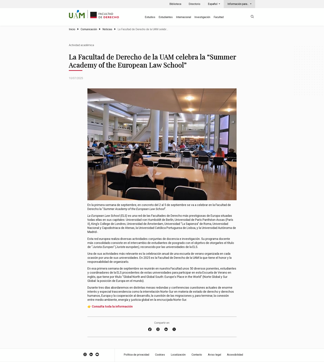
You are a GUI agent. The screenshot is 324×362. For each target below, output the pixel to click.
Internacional (183, 17)
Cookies (160, 354)
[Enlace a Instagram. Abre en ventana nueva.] (85, 355)
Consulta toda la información (112, 306)
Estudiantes (166, 17)
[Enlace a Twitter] (174, 330)
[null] (252, 17)
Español (213, 4)
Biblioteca (175, 4)
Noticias (107, 29)
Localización (178, 354)
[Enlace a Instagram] (158, 330)
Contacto (197, 354)
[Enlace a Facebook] (150, 330)
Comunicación (89, 29)
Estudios (150, 17)
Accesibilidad (235, 354)
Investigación (202, 17)
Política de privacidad (136, 354)
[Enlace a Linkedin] (166, 330)
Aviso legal (214, 354)
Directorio (194, 4)
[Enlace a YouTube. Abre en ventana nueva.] (97, 355)
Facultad (219, 17)
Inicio (72, 29)
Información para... (238, 4)
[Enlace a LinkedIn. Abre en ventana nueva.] (91, 355)
